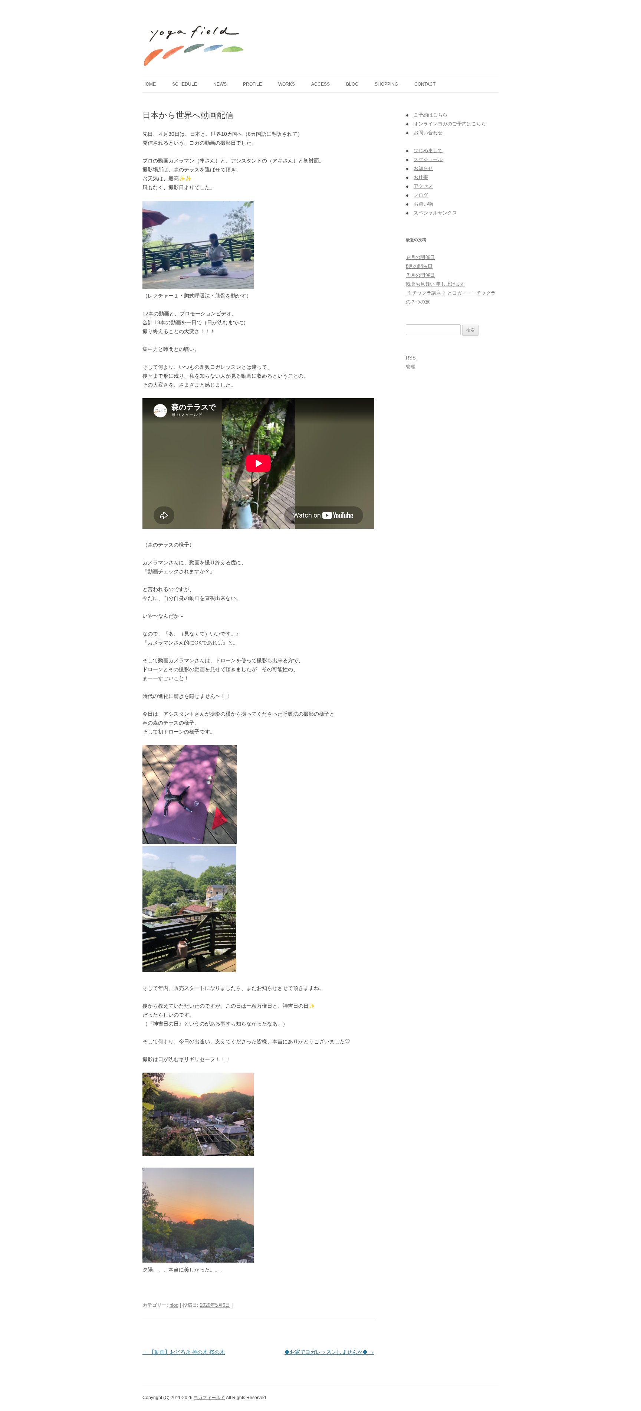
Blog (352, 84)
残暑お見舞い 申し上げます (435, 284)
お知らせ (423, 168)
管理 (410, 367)
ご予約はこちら (430, 115)
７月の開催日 (420, 275)
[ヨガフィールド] (194, 40)
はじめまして (428, 150)
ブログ (421, 195)
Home (149, 84)
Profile (252, 84)
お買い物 (423, 204)
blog (174, 1305)
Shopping (386, 84)
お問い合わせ (428, 132)
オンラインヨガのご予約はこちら (450, 124)
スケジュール (428, 159)
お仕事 (421, 177)
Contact (424, 84)
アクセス (423, 186)
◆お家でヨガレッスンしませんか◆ (329, 1352)
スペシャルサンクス (435, 213)
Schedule (184, 84)
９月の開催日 (420, 257)
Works (286, 84)
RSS (411, 358)
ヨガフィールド (209, 1397)
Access (320, 84)
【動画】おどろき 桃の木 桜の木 (183, 1352)
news (220, 84)
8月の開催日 (419, 266)
